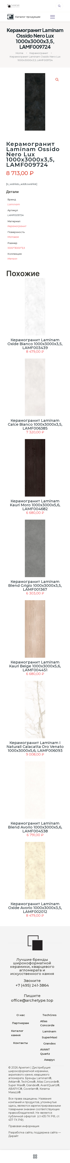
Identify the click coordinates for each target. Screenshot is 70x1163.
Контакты (20, 1043)
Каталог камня (17, 1033)
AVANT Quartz (45, 1051)
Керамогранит (38, 53)
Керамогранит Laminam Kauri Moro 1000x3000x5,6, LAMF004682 (35, 505)
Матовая (13, 236)
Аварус (49, 1059)
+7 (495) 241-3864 (32, 985)
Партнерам (20, 1023)
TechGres (49, 1015)
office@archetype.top (32, 1000)
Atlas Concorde (47, 1023)
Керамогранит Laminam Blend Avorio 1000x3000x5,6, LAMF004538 (35, 827)
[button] (57, 79)
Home (19, 53)
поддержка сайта (45, 1132)
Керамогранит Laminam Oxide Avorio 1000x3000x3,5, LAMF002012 (35, 908)
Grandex (49, 1043)
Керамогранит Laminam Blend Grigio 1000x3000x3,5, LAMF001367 (35, 585)
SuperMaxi (49, 1037)
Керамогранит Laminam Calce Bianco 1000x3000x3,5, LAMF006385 (35, 424)
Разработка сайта (20, 1132)
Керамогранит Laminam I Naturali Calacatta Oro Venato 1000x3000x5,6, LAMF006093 (35, 746)
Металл (12, 258)
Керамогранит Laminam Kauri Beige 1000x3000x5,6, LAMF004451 (35, 666)
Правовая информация (23, 1126)
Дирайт (13, 1136)
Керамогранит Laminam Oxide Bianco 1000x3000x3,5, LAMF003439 (35, 344)
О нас (20, 1015)
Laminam (13, 204)
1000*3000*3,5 (16, 247)
